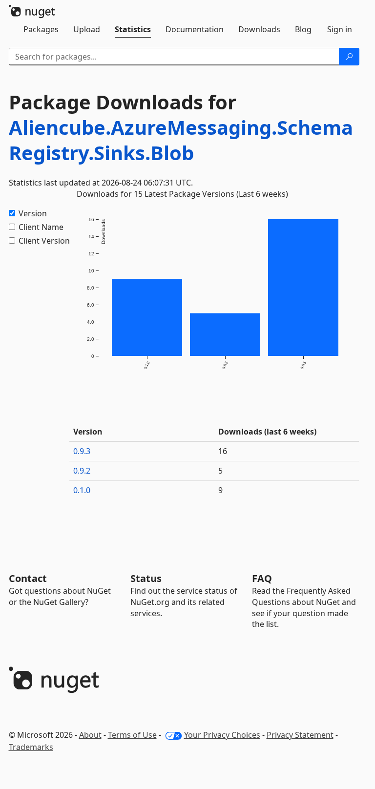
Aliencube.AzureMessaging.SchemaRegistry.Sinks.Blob (181, 140)
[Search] (349, 56)
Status (146, 578)
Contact (28, 578)
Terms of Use (132, 734)
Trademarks (31, 747)
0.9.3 (81, 451)
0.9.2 (81, 470)
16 (222, 451)
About (90, 734)
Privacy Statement (300, 734)
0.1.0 (81, 490)
